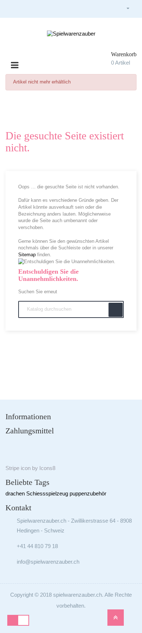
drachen (15, 493)
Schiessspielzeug (47, 493)
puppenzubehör (88, 493)
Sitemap (27, 254)
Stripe (12, 468)
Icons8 (47, 468)
